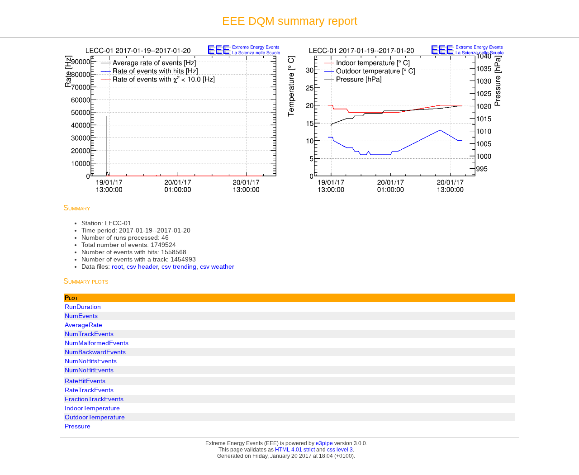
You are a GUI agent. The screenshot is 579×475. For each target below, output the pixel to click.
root (117, 266)
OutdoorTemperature (95, 417)
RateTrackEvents (89, 390)
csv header (142, 266)
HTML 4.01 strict (295, 449)
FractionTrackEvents (94, 399)
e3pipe (324, 443)
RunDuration (83, 306)
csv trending (178, 266)
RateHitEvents (85, 381)
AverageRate (83, 324)
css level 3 (340, 449)
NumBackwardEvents (95, 352)
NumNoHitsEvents (91, 361)
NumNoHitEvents (89, 370)
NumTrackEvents (89, 333)
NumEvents (81, 315)
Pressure (77, 426)
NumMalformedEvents (96, 343)
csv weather (217, 266)
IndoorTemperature (92, 408)
